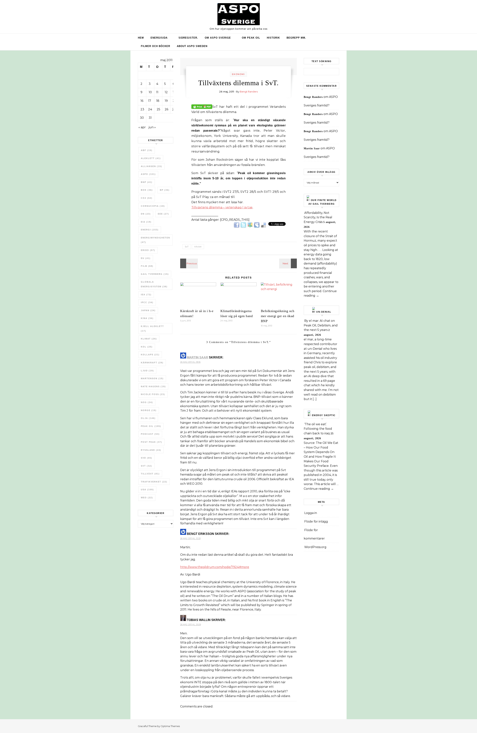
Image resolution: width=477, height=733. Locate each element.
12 (166, 92)
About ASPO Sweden (192, 46)
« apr (142, 127)
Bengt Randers (249, 91)
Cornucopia (153, 206)
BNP (146, 182)
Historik (273, 37)
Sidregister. (188, 37)
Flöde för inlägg (316, 521)
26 (166, 109)
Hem (141, 37)
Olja (148, 418)
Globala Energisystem (154, 284)
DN (146, 214)
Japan (148, 310)
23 (142, 109)
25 (158, 109)
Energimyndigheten (155, 240)
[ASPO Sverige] (238, 15)
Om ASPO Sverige (218, 37)
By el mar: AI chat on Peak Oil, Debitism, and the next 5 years (321, 325)
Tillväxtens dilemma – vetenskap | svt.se (222, 207)
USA (147, 489)
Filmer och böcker (155, 46)
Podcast (150, 434)
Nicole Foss (153, 394)
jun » (152, 127)
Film (147, 266)
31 (150, 117)
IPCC (147, 302)
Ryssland (151, 450)
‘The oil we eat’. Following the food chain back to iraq (318, 428)
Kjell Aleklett (152, 328)
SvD (146, 458)
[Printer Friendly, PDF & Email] (201, 106)
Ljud (147, 370)
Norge (149, 410)
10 (150, 92)
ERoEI (148, 250)
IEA (146, 294)
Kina (147, 318)
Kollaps (150, 354)
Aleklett (151, 158)
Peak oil (151, 426)
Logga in (310, 513)
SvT (146, 466)
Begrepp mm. (296, 37)
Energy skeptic (324, 415)
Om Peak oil (251, 37)
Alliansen (151, 166)
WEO (147, 497)
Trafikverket (154, 482)
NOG (147, 402)
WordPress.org (315, 547)
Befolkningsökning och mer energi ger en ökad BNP (277, 316)
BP (165, 190)
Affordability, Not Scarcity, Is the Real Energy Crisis (318, 217)
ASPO (148, 174)
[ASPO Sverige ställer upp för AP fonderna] (188, 263)
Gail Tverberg (155, 274)
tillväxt (150, 474)
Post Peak (151, 442)
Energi (150, 230)
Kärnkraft (152, 362)
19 (166, 101)
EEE (163, 214)
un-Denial (323, 312)
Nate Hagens (153, 386)
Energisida (159, 37)
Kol (147, 347)
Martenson (152, 378)
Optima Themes (170, 726)
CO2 (146, 198)
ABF (146, 150)
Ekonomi (238, 74)
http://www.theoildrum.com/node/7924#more (214, 567)
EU (146, 258)
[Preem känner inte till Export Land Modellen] (288, 263)
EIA (146, 222)
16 (141, 101)
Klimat (149, 339)
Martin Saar (197, 357)
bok (147, 190)
